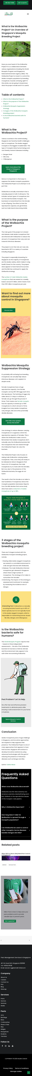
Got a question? (10, 921)
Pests (3, 999)
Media (3, 1006)
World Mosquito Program (12, 642)
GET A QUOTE (22, 3)
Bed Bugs (4, 1017)
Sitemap (3, 989)
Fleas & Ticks (5, 1024)
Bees (2, 1020)
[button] (2, 1046)
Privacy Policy (8, 1068)
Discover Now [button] (8, 310)
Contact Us (4, 982)
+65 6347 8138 (9, 3)
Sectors (3, 1001)
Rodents (3, 1034)
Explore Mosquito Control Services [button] (13, 720)
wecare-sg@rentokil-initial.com (15, 968)
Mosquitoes (12, 865)
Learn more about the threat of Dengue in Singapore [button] (13, 169)
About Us (4, 977)
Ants (2, 1015)
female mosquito (23, 401)
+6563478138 (7, 965)
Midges (3, 1029)
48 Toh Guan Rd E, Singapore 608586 (13, 963)
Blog (2, 987)
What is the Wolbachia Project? (13, 99)
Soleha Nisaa (11, 765)
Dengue (4, 865)
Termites (4, 1036)
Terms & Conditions (22, 1068)
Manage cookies (16, 1071)
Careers (3, 980)
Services (3, 1003)
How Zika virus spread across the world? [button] (13, 422)
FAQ (2, 984)
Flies (2, 1027)
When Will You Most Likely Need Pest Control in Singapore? (16, 854)
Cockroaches (5, 1022)
